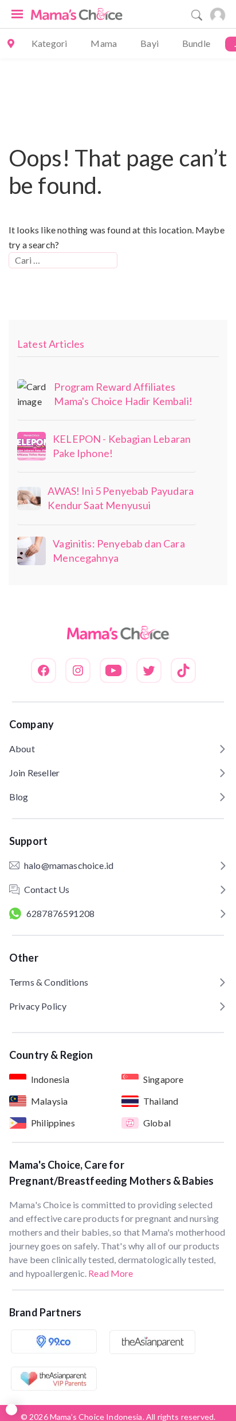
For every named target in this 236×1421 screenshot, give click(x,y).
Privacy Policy (37, 1006)
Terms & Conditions (48, 982)
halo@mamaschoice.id (68, 865)
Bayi (149, 43)
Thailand (160, 1100)
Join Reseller (34, 772)
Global (157, 1122)
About (22, 748)
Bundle (196, 43)
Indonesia (50, 1079)
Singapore (163, 1079)
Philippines (53, 1122)
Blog (19, 796)
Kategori (49, 43)
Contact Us (47, 889)
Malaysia (49, 1100)
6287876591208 (60, 913)
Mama (104, 43)
